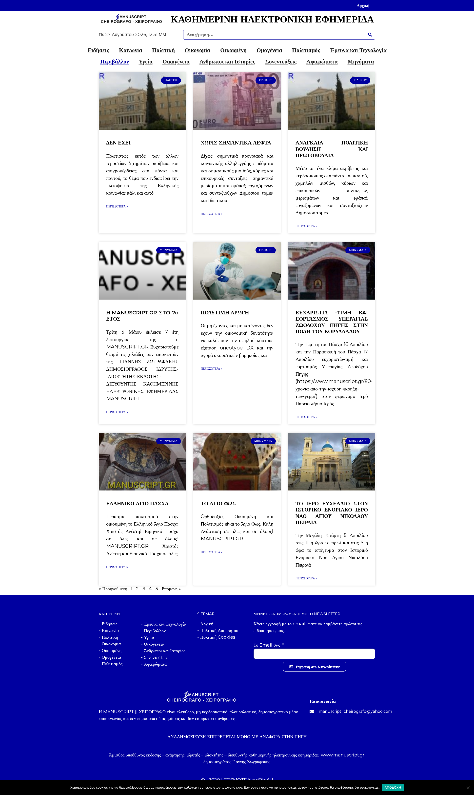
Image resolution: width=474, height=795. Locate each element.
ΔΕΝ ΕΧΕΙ (118, 143)
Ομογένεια (269, 50)
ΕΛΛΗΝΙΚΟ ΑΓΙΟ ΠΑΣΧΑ (137, 503)
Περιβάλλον (114, 61)
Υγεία (146, 61)
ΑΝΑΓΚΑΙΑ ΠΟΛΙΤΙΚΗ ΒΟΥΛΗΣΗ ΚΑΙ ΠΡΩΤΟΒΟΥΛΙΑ (332, 149)
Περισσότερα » (117, 206)
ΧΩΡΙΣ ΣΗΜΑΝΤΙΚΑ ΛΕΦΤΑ (236, 143)
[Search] (370, 34)
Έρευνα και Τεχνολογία (358, 50)
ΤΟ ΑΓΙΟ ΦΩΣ (218, 503)
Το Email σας (267, 645)
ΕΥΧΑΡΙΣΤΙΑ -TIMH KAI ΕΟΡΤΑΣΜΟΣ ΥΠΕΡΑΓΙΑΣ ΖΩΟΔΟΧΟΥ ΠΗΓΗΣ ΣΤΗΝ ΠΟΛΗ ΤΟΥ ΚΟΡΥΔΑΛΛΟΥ (332, 321)
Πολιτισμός (306, 50)
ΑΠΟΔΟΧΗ (393, 787)
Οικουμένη (233, 50)
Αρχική (363, 5)
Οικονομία (197, 50)
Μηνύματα (361, 61)
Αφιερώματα (322, 61)
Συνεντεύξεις (280, 61)
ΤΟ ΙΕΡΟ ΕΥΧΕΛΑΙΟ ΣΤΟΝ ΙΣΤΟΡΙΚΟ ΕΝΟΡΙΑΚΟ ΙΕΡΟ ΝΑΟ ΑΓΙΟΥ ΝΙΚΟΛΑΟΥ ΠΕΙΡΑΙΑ (332, 512)
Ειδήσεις (98, 50)
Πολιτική (163, 50)
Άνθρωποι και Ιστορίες (227, 61)
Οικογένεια (176, 61)
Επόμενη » (171, 588)
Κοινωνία (130, 50)
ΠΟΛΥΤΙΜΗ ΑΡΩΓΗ (225, 312)
